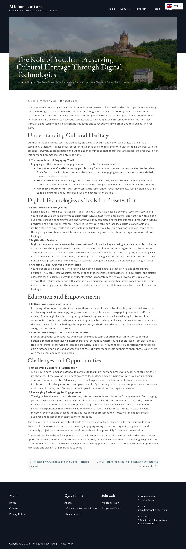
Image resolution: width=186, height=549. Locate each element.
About (124, 8)
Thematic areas (73, 514)
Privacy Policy (17, 514)
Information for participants (81, 508)
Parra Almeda (49, 100)
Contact (13, 508)
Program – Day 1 (111, 502)
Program (141, 8)
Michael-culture (26, 6)
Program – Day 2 (111, 508)
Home (111, 8)
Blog (157, 8)
